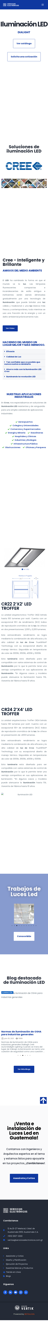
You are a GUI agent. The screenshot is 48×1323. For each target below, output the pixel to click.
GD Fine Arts (29, 1314)
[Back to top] (43, 1100)
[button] (24, 351)
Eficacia (10, 351)
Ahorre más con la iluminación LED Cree (22, 370)
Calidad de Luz (13, 356)
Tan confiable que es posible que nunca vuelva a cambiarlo (22, 363)
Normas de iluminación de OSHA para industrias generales (21, 1033)
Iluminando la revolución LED (21, 376)
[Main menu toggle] (42, 4)
